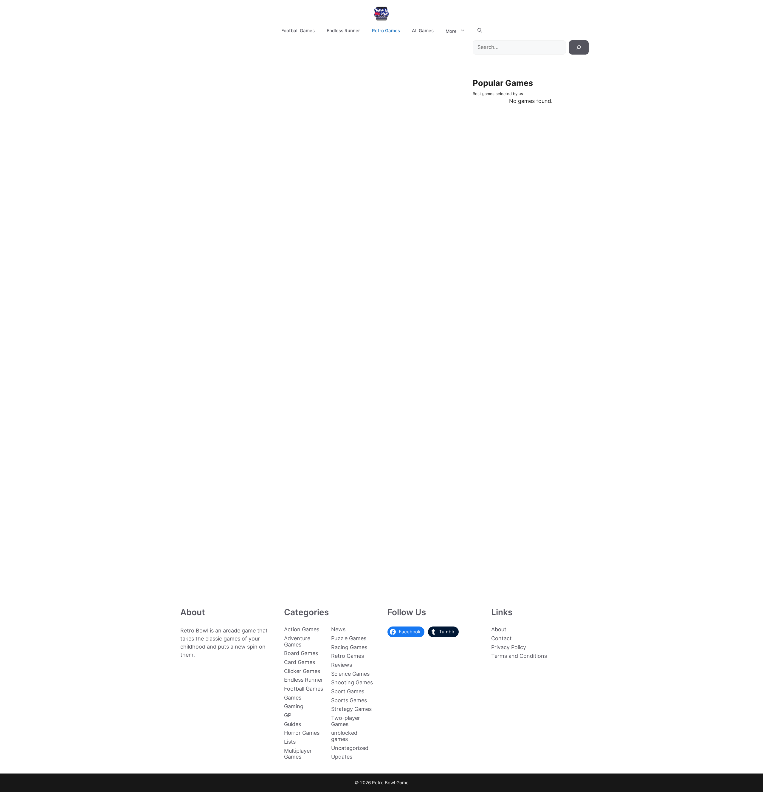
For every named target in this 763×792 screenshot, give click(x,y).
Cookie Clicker (198, 525)
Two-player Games (345, 721)
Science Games (350, 674)
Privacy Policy (508, 647)
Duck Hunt (198, 584)
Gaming (293, 706)
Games (292, 697)
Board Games (301, 653)
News (338, 629)
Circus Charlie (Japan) (258, 226)
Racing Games (349, 647)
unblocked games (344, 736)
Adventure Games (297, 641)
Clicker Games (302, 671)
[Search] (579, 47)
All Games (423, 30)
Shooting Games (352, 682)
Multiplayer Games (298, 754)
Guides (292, 724)
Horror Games (302, 733)
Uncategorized (349, 748)
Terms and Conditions (519, 656)
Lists (290, 742)
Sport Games (347, 691)
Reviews (341, 665)
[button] (480, 31)
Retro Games (386, 30)
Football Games (298, 30)
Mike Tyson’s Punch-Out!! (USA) (198, 283)
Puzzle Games (348, 638)
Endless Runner (343, 30)
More (451, 31)
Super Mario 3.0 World (198, 403)
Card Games (299, 662)
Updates (341, 757)
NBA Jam (198, 346)
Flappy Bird (198, 465)
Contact (501, 638)
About (498, 629)
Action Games (301, 629)
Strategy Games (351, 709)
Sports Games (349, 700)
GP (287, 715)
